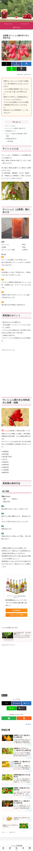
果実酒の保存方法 (11, 138)
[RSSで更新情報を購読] (24, 718)
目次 (13, 122)
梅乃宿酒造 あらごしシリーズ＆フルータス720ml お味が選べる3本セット (16, 602)
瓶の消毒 (10, 141)
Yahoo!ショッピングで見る (16, 615)
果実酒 (5, 695)
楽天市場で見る (16, 610)
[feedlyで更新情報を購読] (8, 718)
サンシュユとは (10, 125)
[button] (21, 69)
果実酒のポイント (11, 131)
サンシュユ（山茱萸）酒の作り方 (15, 128)
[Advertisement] (16, 373)
